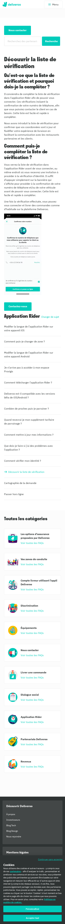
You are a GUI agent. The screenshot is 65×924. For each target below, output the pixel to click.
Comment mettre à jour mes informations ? (28, 434)
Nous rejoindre (13, 836)
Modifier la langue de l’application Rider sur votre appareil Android (28, 354)
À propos (10, 814)
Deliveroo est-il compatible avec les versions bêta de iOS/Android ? (29, 395)
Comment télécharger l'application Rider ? (28, 382)
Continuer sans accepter (50, 859)
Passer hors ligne (14, 494)
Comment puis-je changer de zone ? (24, 341)
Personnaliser (32, 909)
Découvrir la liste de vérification (26, 471)
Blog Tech (11, 825)
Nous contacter (18, 30)
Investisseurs (13, 819)
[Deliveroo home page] (12, 4)
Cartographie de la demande (20, 483)
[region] (32, 889)
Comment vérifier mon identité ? (22, 460)
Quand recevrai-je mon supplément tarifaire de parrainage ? (29, 421)
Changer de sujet (50, 316)
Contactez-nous (18, 306)
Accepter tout (32, 918)
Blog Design (12, 831)
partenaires (15, 871)
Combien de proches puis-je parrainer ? (26, 408)
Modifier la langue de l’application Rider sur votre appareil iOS (28, 328)
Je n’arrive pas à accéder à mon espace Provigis (26, 369)
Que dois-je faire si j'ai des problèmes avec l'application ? (28, 447)
